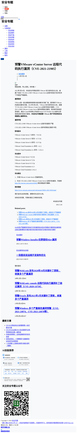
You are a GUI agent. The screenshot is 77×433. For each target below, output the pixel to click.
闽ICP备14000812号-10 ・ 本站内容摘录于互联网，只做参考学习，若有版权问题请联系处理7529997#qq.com (37, 423)
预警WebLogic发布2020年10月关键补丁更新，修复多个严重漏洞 (40, 212)
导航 (6, 13)
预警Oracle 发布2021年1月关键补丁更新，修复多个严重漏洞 (38, 219)
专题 (6, 11)
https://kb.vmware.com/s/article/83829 (26, 183)
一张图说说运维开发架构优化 (31, 255)
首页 (6, 7)
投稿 (2, 59)
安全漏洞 (22, 74)
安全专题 (15, 420)
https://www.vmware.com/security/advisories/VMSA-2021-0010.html (35, 190)
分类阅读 (8, 28)
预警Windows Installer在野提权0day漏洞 (36, 239)
